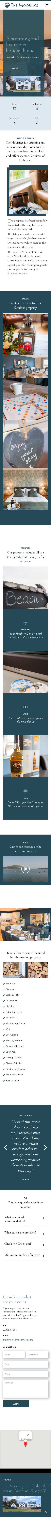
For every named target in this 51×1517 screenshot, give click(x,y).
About (15, 68)
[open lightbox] (25, 334)
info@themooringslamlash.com (18, 1340)
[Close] (28, 1434)
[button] (46, 5)
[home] (21, 5)
